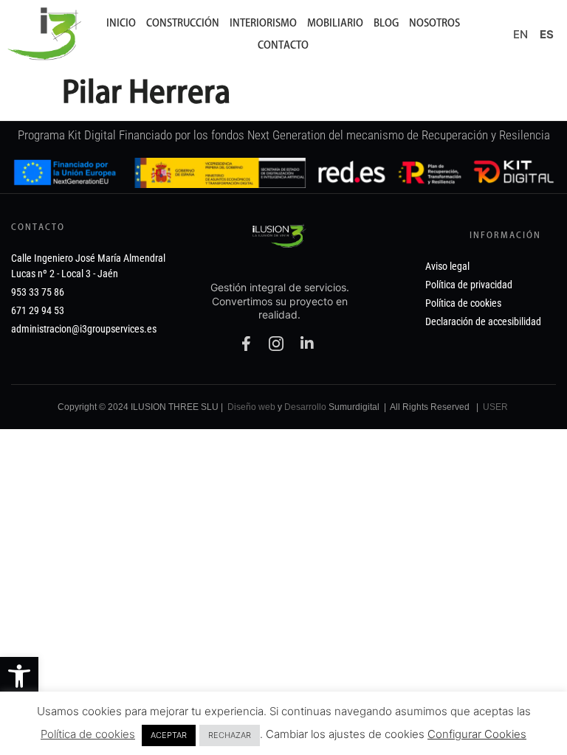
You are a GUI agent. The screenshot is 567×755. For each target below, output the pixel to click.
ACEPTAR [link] (169, 735)
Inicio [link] (121, 23)
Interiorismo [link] (263, 23)
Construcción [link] (182, 23)
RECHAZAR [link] (229, 735)
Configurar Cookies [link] (476, 734)
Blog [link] (386, 23)
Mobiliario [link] (335, 23)
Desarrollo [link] (305, 407)
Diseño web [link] (251, 407)
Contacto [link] (283, 45)
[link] (19, 676)
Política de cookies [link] (88, 734)
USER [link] (495, 407)
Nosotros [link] (434, 23)
